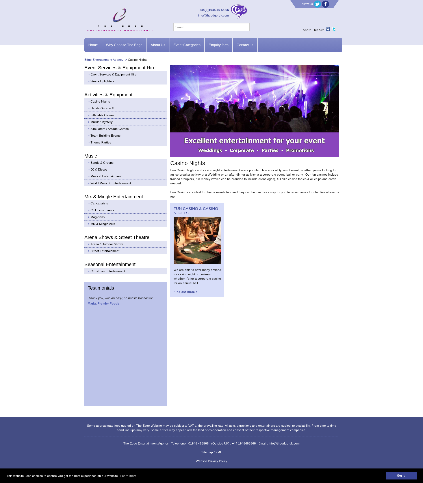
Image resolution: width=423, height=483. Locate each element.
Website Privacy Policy (211, 461)
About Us (158, 45)
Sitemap (207, 452)
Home (93, 45)
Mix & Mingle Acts (103, 224)
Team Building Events (106, 135)
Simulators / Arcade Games (110, 128)
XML (218, 452)
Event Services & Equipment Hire (114, 74)
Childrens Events (102, 210)
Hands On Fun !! (102, 108)
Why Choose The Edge (124, 45)
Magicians (98, 217)
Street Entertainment (105, 251)
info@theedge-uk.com (213, 15)
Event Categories (186, 45)
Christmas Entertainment (108, 271)
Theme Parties (101, 142)
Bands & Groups (102, 162)
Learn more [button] (128, 475)
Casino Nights (100, 101)
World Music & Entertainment (111, 183)
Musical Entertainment (106, 176)
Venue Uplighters (102, 81)
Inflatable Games (102, 115)
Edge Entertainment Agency (103, 59)
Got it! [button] (401, 475)
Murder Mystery (102, 122)
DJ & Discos (99, 169)
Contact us (245, 45)
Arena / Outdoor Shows (107, 244)
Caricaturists (99, 203)
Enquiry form (218, 45)
